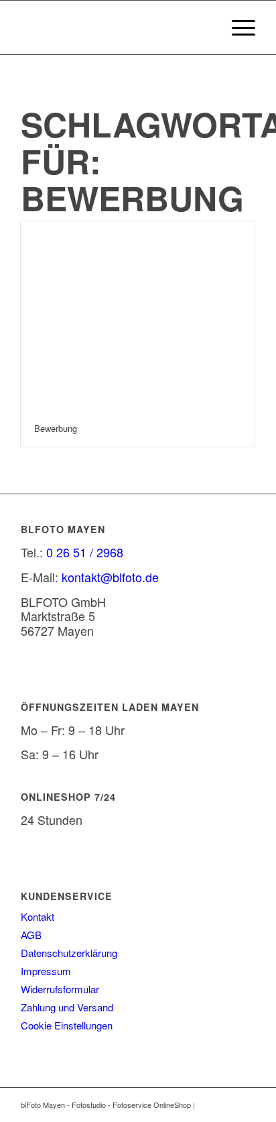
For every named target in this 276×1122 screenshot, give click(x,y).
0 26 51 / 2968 (84, 552)
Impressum (46, 971)
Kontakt (37, 916)
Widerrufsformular (60, 989)
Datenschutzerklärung (69, 953)
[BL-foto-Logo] (114, 27)
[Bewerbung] (138, 315)
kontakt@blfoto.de (110, 576)
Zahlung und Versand (67, 1007)
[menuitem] (236, 27)
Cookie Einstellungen (67, 1025)
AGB (31, 935)
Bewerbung (55, 428)
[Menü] (236, 27)
